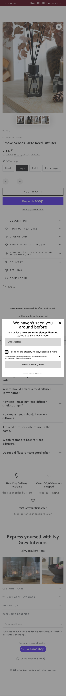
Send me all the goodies (33, 364)
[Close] (60, 323)
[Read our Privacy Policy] (59, 357)
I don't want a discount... (33, 373)
